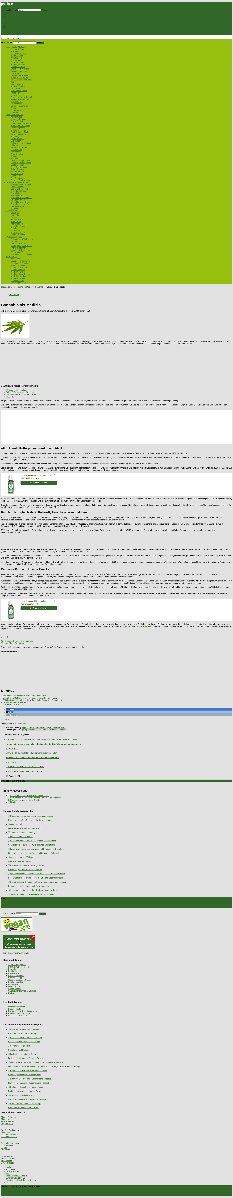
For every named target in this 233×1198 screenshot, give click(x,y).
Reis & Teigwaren (18, 169)
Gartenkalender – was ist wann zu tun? (25, 828)
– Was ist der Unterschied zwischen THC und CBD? (23, 696)
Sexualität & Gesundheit (21, 198)
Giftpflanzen (16, 141)
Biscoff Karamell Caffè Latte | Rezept (24, 1042)
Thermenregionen (18, 248)
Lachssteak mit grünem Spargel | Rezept (25, 1058)
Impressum (10, 1169)
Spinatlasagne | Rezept (18, 1050)
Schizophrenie (144, 626)
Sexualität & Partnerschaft (17, 25)
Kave (7, 719)
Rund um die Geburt (19, 265)
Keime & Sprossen (19, 147)
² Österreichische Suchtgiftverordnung (17, 641)
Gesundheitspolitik (9, 1137)
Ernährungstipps (18, 128)
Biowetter (12, 969)
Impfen (14, 82)
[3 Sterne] (23, 311)
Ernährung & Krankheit (20, 126)
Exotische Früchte (18, 130)
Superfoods (16, 176)
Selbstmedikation (18, 104)
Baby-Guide (16, 259)
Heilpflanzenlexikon (19, 78)
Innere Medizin (17, 84)
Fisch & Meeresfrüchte (20, 132)
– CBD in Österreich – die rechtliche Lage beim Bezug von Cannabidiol (31, 700)
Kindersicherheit (18, 278)
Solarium (14, 228)
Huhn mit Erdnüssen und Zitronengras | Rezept (28, 1083)
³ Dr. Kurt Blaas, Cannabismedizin (15, 643)
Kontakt (9, 1167)
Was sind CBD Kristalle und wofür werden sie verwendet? (32, 758)
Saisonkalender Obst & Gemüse (22, 991)
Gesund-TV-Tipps (15, 978)
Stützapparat (16, 110)
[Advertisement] (74, 364)
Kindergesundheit (18, 86)
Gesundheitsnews (16, 976)
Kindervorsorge (17, 281)
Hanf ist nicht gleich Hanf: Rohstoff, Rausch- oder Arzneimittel (36, 798)
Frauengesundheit (18, 64)
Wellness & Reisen (14, 30)
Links (8, 1182)
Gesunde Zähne (18, 67)
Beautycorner (16, 213)
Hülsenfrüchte (17, 145)
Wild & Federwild (18, 178)
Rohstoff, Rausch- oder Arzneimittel (21, 392)
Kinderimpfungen (18, 272)
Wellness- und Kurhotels (21, 254)
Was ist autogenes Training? (20, 861)
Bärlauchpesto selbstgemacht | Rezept (24, 1075)
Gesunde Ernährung (14, 19)
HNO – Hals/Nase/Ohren (21, 80)
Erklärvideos (13, 973)
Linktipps (10, 397)
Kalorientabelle (14, 1009)
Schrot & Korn (17, 174)
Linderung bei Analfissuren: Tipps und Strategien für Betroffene (35, 853)
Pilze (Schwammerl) (19, 167)
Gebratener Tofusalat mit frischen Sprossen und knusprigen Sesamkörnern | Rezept (44, 1066)
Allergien (14, 51)
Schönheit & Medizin (20, 226)
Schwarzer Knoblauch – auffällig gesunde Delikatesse (31, 845)
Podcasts (10, 34)
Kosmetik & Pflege (19, 224)
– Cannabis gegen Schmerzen (14, 702)
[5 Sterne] (41, 311)
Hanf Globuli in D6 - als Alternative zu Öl (38, 475)
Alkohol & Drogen (18, 49)
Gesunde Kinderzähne (20, 261)
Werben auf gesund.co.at (16, 1176)
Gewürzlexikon (17, 139)
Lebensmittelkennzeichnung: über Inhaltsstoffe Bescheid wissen (35, 878)
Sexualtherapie (17, 206)
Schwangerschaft (18, 283)
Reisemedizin (17, 102)
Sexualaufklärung (18, 191)
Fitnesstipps (16, 217)
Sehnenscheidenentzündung (20, 837)
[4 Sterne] (32, 311)
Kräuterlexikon (17, 156)
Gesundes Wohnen (19, 71)
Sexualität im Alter (18, 200)
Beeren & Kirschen (19, 119)
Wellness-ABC (17, 252)
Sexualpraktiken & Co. (20, 204)
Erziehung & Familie (19, 263)
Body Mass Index (18, 62)
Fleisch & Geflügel (19, 134)
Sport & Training (18, 233)
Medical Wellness (18, 243)
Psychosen (128, 626)
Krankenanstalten (15, 982)
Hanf (24, 723)
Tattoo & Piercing (18, 235)
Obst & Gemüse (17, 165)
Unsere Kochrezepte (15, 21)
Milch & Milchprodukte (20, 160)
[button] (10, 709)
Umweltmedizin (17, 112)
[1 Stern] (5, 311)
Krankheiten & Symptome (19, 1013)
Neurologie (15, 93)
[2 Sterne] (13, 311)
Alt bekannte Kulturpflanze (17, 390)
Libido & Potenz (17, 187)
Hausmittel (15, 73)
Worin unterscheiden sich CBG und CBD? (25, 771)
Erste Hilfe (5, 1132)
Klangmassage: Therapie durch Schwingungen (28, 886)
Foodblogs (15, 136)
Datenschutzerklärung (15, 1178)
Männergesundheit (19, 91)
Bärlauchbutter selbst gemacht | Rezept (25, 1091)
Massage (15, 241)
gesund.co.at (6, 287)
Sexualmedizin (17, 195)
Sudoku (11, 993)
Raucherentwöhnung (20, 99)
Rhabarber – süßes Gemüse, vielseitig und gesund (30, 820)
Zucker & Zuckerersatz (20, 180)
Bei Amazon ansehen (38, 483)
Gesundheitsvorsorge (20, 69)
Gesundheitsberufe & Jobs (19, 980)
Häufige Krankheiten (19, 75)
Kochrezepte (16, 152)
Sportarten (15, 230)
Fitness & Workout (18, 219)
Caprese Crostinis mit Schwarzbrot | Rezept (27, 1099)
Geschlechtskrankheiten (21, 185)
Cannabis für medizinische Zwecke (21, 394)
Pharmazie (15, 95)
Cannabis (17, 723)
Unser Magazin (12, 23)
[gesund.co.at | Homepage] (7, 6)
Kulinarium (15, 158)
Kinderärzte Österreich (20, 267)
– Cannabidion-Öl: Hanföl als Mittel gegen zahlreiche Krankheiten (29, 698)
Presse (9, 1174)
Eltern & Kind (11, 32)
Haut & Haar (16, 222)
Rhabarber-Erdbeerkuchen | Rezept (23, 1108)
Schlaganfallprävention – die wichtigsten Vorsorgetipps (31, 894)
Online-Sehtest (14, 986)
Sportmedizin (16, 108)
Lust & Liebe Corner (19, 189)
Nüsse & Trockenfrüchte (21, 163)
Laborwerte (15, 88)
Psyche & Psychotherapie (22, 97)
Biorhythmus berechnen (18, 967)
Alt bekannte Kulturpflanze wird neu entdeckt (29, 796)
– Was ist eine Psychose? (12, 704)
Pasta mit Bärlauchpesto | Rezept (22, 1033)
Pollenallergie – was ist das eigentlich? (25, 870)
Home (8, 14)
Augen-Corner (17, 56)
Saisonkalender (17, 171)
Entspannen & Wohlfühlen (22, 239)
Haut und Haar (7, 1145)
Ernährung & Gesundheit (21, 123)
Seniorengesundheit (19, 106)
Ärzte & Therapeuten (17, 965)
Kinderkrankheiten (18, 276)
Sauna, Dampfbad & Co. (21, 246)
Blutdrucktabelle (18, 60)
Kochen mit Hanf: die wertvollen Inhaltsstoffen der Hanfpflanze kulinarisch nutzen (43, 744)
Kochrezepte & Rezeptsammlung (22, 1011)
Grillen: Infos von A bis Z (21, 143)
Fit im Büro (15, 215)
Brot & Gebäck (17, 121)
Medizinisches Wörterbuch (19, 1015)
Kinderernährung (18, 270)
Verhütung (15, 209)
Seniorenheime (14, 989)
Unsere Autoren (12, 1171)
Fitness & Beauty (13, 27)
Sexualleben (16, 193)
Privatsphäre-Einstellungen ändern (21, 1180)
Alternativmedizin (18, 54)
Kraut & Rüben (17, 154)
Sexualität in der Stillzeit (21, 202)
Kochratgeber (16, 150)
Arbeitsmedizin (17, 58)
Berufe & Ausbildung (10, 1130)
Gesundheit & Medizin (15, 17)
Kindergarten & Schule (20, 274)
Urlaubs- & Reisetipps (20, 250)
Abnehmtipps (16, 117)
